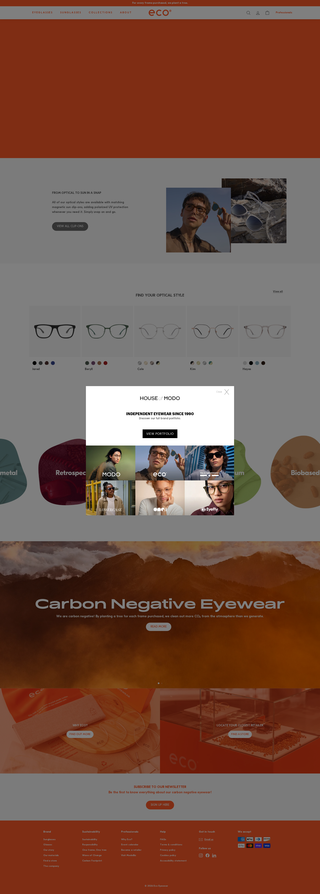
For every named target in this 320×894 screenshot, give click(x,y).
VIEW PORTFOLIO (160, 433)
